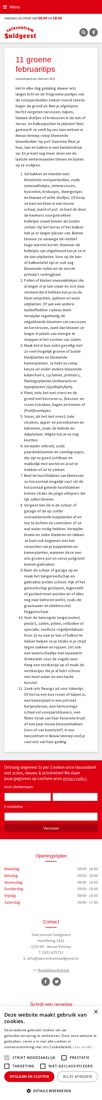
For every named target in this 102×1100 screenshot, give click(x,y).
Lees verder (82, 1047)
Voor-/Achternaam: (19, 787)
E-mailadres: (15, 807)
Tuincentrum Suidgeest (51, 934)
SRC (83, 32)
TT (56, 981)
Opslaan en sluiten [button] (29, 1076)
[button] (51, 1091)
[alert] (51, 1053)
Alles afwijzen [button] (77, 1076)
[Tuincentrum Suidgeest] (20, 32)
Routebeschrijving (53, 970)
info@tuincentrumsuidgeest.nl (52, 958)
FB (93, 32)
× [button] (96, 1012)
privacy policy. (75, 778)
